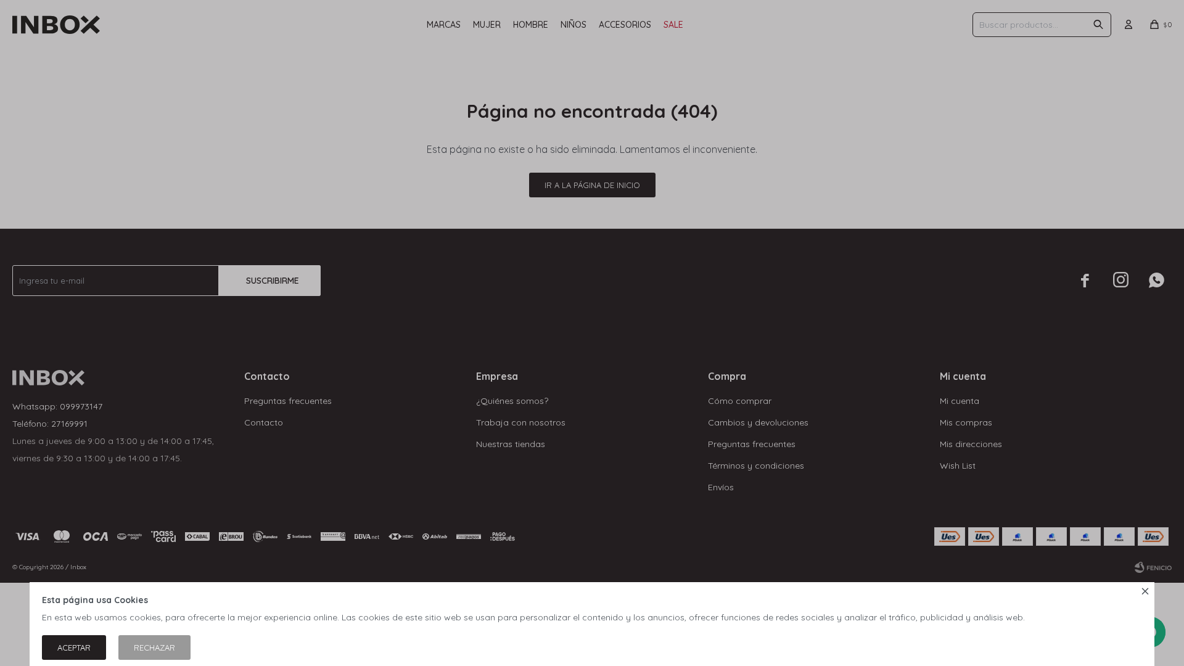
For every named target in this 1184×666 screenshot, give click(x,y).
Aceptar (74, 647)
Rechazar (154, 647)
